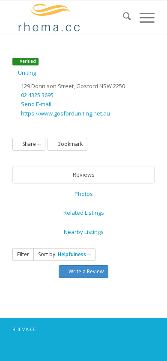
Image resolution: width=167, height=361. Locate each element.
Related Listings (83, 212)
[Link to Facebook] (109, 329)
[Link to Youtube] (148, 329)
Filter (23, 254)
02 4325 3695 (37, 95)
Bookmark (69, 144)
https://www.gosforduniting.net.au (65, 113)
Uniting (26, 73)
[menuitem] (122, 17)
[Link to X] (135, 329)
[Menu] (143, 17)
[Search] (122, 17)
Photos (84, 194)
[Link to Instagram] (122, 329)
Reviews (84, 174)
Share (29, 144)
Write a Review (85, 271)
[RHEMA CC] (69, 17)
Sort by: (62, 254)
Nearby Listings (84, 232)
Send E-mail (36, 104)
